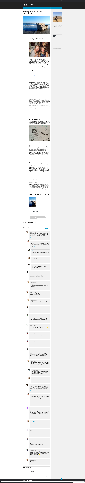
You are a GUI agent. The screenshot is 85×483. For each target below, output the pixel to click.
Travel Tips (35, 218)
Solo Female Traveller (32, 217)
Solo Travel (37, 217)
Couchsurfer (35, 216)
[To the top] (61, 479)
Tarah (31, 333)
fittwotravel (32, 341)
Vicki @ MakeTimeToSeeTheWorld (35, 272)
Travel (45, 217)
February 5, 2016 (26, 35)
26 (25, 37)
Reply (31, 238)
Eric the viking (34, 250)
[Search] (61, 1)
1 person (34, 246)
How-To (43, 216)
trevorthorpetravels (33, 315)
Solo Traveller (41, 217)
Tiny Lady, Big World (28, 4)
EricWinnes (33, 264)
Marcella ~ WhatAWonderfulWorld (35, 439)
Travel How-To (31, 218)
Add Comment (47, 228)
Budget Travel (31, 216)
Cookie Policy (14, 481)
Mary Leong (26, 36)
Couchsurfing (40, 35)
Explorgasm (32, 349)
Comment (47, 476)
